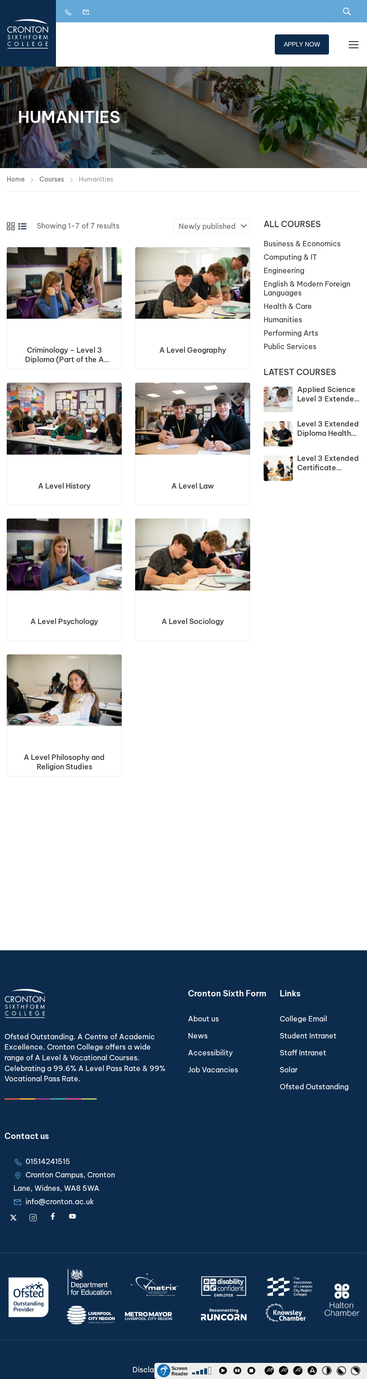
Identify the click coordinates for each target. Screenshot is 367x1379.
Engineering (284, 270)
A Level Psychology (64, 621)
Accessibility (210, 1052)
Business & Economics (302, 243)
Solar (289, 1069)
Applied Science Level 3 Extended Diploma (328, 399)
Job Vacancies (213, 1069)
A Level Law (192, 485)
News (198, 1035)
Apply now (302, 44)
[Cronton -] (28, 33)
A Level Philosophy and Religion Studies (64, 762)
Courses (51, 179)
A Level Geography (192, 350)
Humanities (283, 319)
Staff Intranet (303, 1052)
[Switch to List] (22, 226)
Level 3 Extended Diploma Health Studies (328, 433)
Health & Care (288, 306)
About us (203, 1018)
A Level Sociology (193, 621)
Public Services (290, 346)
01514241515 (48, 1161)
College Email (303, 1018)
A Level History (64, 485)
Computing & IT (290, 257)
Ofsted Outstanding (314, 1086)
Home (16, 179)
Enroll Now (64, 283)
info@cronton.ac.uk (60, 1201)
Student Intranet (308, 1035)
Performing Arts (291, 333)
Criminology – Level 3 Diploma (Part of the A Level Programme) (64, 355)
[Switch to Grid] (11, 226)
